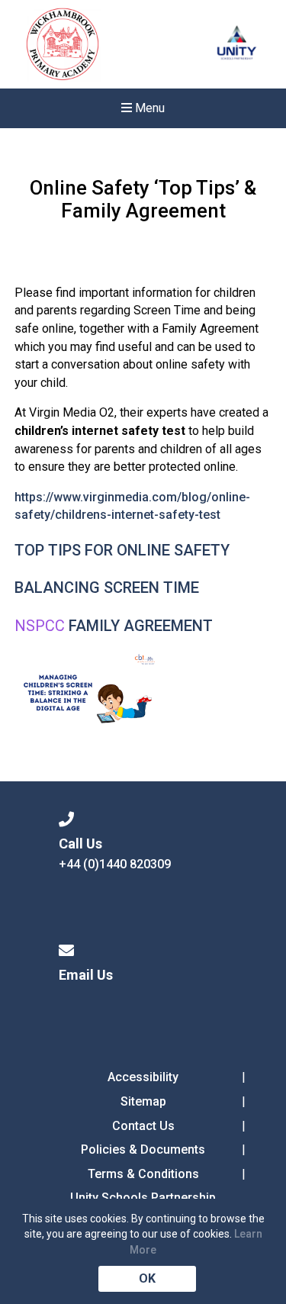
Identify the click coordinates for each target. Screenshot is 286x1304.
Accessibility (143, 1077)
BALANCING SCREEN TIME (106, 587)
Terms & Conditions (143, 1174)
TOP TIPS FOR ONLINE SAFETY (122, 550)
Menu (148, 108)
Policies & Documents (143, 1149)
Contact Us (143, 1126)
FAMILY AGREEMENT (141, 626)
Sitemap (143, 1101)
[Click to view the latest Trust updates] (237, 44)
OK (147, 1278)
